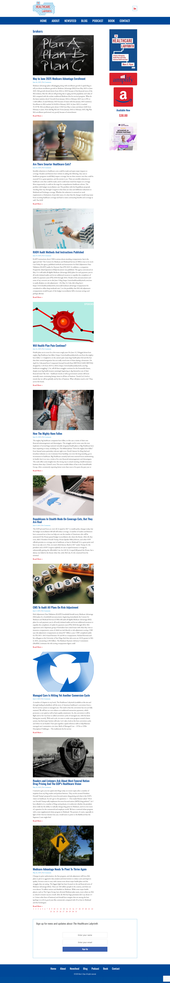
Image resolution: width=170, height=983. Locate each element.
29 (70, 911)
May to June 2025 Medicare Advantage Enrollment (59, 79)
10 (54, 909)
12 (61, 909)
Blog (84, 20)
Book (111, 20)
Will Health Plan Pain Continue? (49, 345)
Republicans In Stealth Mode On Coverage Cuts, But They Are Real (63, 520)
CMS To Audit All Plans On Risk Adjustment (55, 607)
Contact (125, 20)
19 (83, 909)
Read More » (38, 116)
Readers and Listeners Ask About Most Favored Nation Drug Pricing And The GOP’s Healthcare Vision (61, 782)
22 (92, 909)
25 (57, 911)
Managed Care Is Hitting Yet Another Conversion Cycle (61, 695)
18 (79, 909)
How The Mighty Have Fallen (47, 433)
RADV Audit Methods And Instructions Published (58, 252)
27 (63, 911)
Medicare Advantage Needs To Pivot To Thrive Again (59, 869)
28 (67, 911)
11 (57, 909)
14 (67, 909)
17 (76, 909)
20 (86, 909)
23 (51, 911)
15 (70, 909)
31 (76, 911)
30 (73, 911)
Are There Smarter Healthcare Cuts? (52, 164)
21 (89, 909)
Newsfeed (70, 20)
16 (73, 909)
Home (43, 20)
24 (54, 911)
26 (60, 911)
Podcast (97, 20)
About (56, 20)
